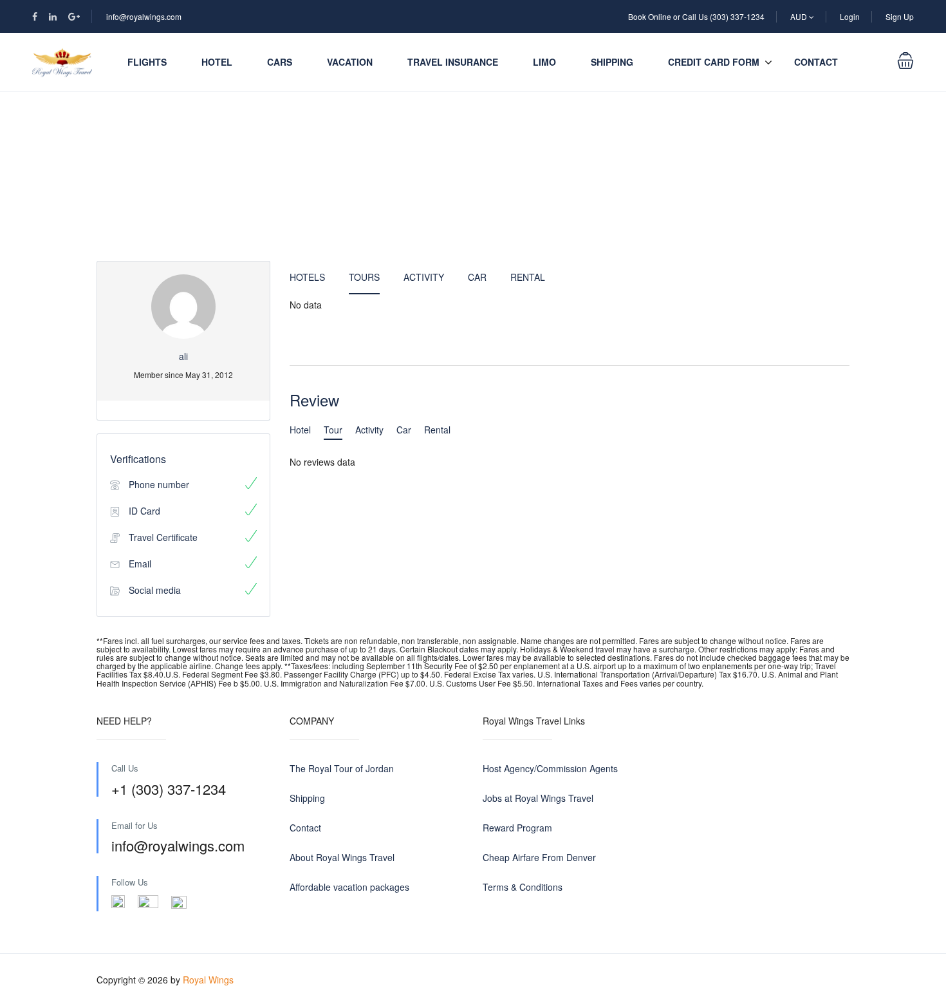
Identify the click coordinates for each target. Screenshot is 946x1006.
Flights (147, 61)
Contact (816, 61)
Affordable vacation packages (349, 886)
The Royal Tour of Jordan (342, 768)
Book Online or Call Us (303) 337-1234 (696, 16)
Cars (279, 61)
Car (477, 276)
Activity (423, 276)
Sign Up (900, 16)
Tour (333, 429)
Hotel (216, 61)
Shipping (612, 61)
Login (850, 16)
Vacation (350, 61)
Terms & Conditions (522, 886)
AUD (799, 16)
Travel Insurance (452, 61)
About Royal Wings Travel (342, 857)
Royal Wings (208, 979)
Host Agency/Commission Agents (550, 768)
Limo (544, 61)
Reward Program (517, 827)
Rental (527, 276)
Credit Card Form (713, 61)
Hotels (307, 276)
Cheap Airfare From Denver (539, 857)
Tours (364, 276)
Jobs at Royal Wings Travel (538, 798)
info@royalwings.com (143, 16)
